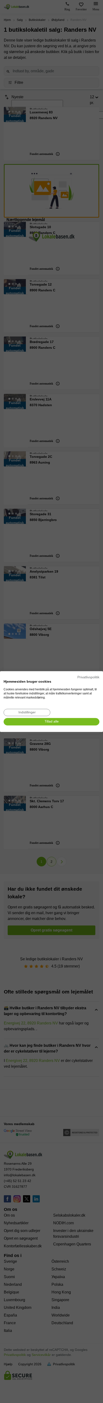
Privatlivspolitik (88, 677)
